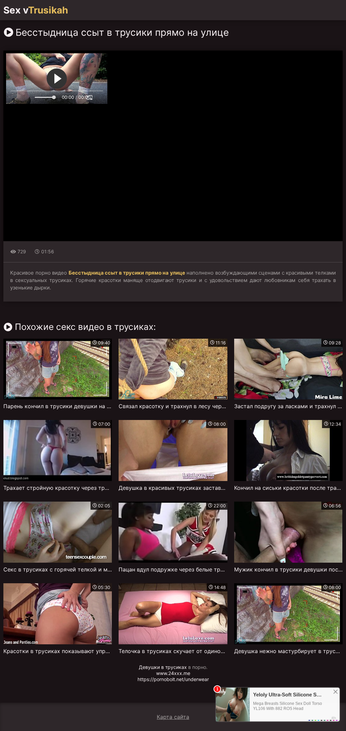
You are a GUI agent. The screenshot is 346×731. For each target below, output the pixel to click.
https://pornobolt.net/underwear (173, 679)
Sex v (35, 10)
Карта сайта (173, 716)
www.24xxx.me (173, 673)
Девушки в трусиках (163, 667)
